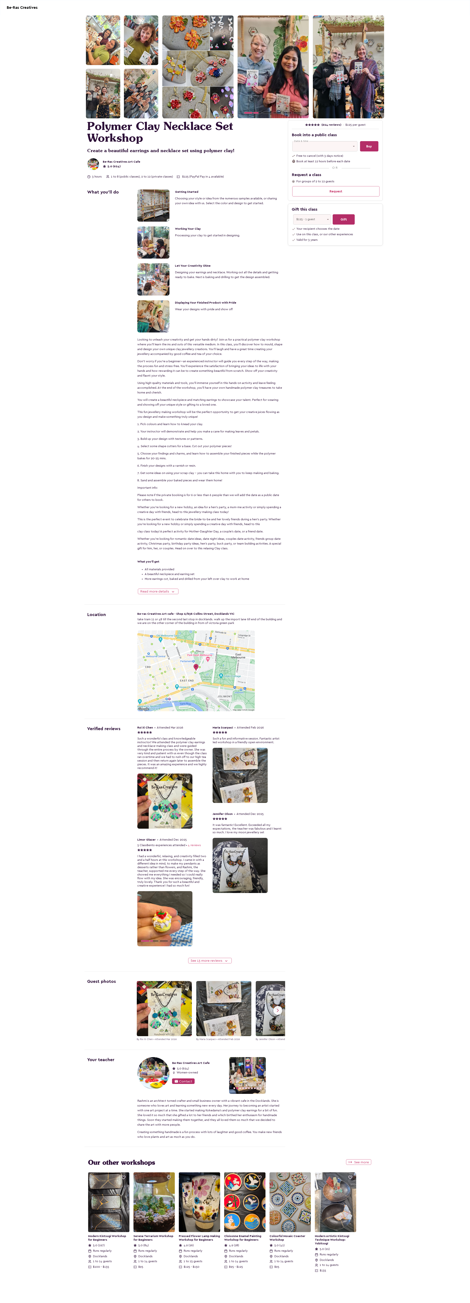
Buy (369, 146)
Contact (183, 1081)
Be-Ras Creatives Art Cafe (121, 161)
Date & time (301, 141)
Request (336, 191)
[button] (243, 66)
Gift (344, 219)
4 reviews (194, 845)
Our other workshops (121, 1162)
